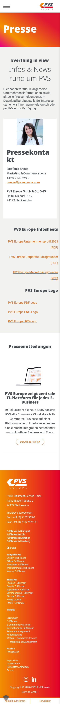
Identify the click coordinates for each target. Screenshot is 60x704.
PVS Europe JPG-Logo (22, 321)
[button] (6, 698)
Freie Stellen (13, 652)
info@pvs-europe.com (19, 512)
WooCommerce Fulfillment (20, 568)
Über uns (11, 547)
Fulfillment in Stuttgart (18, 531)
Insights (11, 609)
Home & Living (14, 599)
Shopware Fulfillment (17, 564)
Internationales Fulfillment (20, 628)
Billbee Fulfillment (16, 561)
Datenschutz (13, 663)
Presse (10, 670)
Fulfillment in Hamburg (18, 541)
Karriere (11, 648)
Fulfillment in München (18, 537)
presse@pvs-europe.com (23, 182)
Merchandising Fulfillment (20, 593)
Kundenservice (14, 634)
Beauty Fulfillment (16, 586)
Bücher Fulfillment (16, 596)
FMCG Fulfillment (15, 603)
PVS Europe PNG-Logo (23, 312)
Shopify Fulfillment (16, 558)
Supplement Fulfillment (18, 589)
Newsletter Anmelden (18, 667)
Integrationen (14, 554)
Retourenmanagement (18, 631)
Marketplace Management (23, 642)
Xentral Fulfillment (16, 571)
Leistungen (12, 618)
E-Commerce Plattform (18, 624)
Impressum (12, 660)
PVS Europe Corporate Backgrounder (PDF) (33, 260)
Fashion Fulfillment (16, 583)
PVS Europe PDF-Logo (22, 302)
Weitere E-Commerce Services (22, 638)
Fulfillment (12, 621)
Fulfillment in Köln (16, 534)
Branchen (12, 579)
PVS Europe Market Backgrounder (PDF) (35, 275)
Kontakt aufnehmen (15, 700)
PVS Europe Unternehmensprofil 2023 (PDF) (33, 244)
